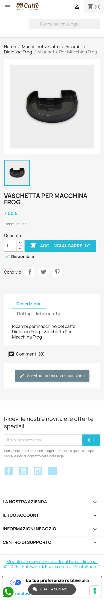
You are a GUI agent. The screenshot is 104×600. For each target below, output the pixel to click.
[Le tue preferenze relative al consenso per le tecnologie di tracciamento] (95, 591)
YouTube (23, 471)
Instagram (38, 471)
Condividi (30, 272)
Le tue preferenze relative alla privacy (57, 582)
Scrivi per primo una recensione (55, 375)
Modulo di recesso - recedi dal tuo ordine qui (52, 561)
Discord (52, 471)
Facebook (9, 471)
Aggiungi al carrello (60, 245)
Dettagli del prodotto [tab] (38, 313)
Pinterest (57, 272)
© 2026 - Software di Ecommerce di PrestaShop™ (52, 566)
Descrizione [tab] (29, 304)
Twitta (43, 272)
